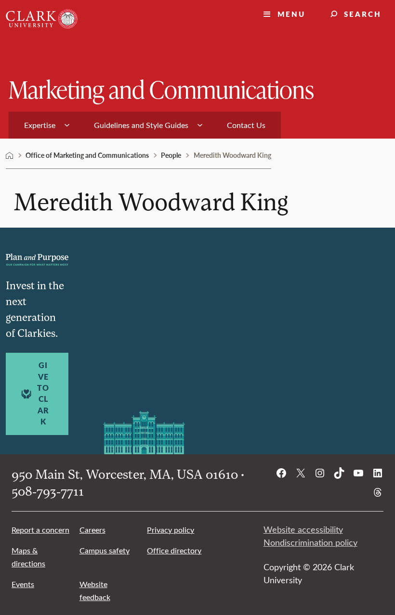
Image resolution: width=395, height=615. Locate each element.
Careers (92, 530)
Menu (291, 14)
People (171, 155)
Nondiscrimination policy (310, 542)
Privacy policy (170, 530)
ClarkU (9, 155)
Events (23, 584)
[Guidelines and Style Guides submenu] (199, 125)
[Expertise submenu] (67, 125)
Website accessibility (303, 529)
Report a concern (40, 530)
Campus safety (104, 550)
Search (363, 14)
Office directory (174, 550)
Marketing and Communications (161, 89)
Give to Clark (43, 393)
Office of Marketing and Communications (87, 155)
